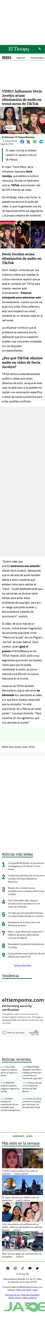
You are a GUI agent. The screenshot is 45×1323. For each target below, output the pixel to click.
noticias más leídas (22, 965)
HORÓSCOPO (18, 1136)
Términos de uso (12, 1294)
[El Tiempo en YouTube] (31, 1268)
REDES (6, 57)
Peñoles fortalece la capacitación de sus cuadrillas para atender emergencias (10, 1104)
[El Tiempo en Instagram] (17, 1268)
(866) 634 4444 (23, 1289)
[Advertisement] (22, 22)
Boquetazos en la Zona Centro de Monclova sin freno (24, 924)
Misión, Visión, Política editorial (22, 1297)
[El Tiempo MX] (19, 51)
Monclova (21, 58)
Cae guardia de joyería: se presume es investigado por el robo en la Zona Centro (26, 866)
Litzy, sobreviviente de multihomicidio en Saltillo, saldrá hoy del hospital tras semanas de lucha (22, 1227)
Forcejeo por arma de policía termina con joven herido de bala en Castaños (26, 914)
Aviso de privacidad (30, 1294)
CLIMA (29, 1136)
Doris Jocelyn (15, 746)
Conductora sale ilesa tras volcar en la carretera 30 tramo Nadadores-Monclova (26, 878)
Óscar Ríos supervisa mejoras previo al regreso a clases (9, 1071)
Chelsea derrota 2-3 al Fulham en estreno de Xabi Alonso (32, 1087)
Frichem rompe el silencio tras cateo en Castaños (20, 1172)
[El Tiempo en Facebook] (9, 1268)
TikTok (31, 746)
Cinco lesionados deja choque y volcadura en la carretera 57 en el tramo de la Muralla (24, 903)
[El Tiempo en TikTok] (24, 1268)
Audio (25, 746)
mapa (35, 1289)
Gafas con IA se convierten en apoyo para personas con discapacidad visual (32, 1103)
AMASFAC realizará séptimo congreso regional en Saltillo (10, 1087)
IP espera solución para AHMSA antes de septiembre (20, 1199)
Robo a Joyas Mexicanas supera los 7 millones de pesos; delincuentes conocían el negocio (26, 934)
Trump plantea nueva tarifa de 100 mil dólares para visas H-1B (26, 955)
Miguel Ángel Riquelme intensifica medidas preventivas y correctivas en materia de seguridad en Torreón (32, 1072)
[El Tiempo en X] (37, 1268)
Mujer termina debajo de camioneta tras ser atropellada (22, 1255)
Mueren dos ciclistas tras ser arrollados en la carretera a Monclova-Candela (26, 891)
